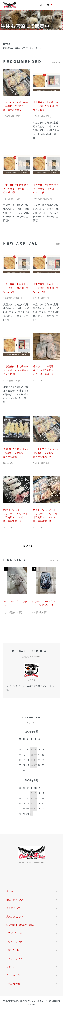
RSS (8, 950)
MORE (28, 545)
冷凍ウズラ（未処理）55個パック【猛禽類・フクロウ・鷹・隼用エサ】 (45, 370)
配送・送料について (16, 899)
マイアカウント (14, 958)
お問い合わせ (13, 983)
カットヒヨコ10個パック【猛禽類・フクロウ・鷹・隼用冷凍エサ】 (15, 106)
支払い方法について (16, 916)
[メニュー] (58, 5)
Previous (6, 585)
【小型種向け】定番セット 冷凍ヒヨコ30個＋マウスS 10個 (45, 106)
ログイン (11, 966)
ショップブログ (14, 941)
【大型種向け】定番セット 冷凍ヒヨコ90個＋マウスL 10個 (45, 188)
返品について (13, 908)
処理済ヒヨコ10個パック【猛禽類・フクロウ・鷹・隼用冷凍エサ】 (15, 452)
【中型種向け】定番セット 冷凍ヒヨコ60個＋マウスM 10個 (15, 188)
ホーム (9, 891)
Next (56, 585)
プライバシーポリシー (17, 933)
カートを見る (13, 975)
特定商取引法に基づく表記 (20, 924)
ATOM (16, 950)
